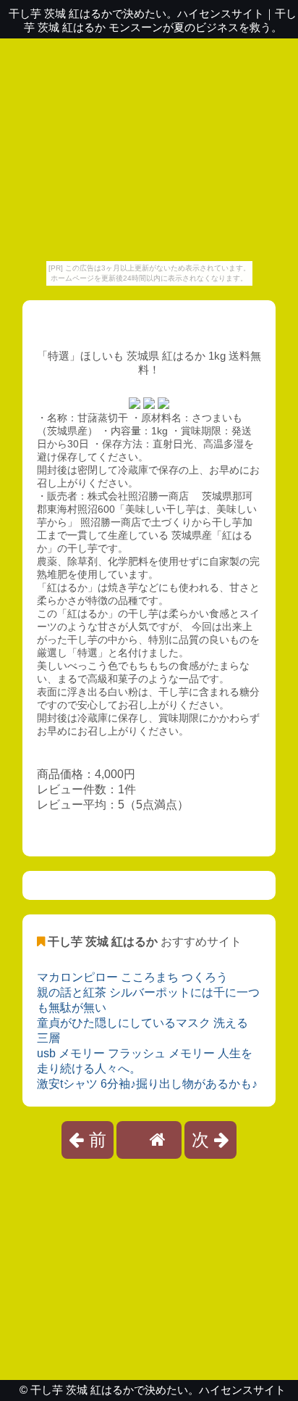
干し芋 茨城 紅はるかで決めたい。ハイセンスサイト (158, 1390)
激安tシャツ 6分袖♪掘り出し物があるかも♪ (147, 1084)
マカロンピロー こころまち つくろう (132, 977)
